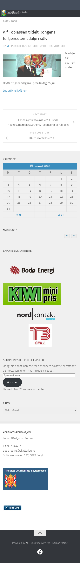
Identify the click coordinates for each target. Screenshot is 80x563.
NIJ (8, 46)
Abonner (12, 382)
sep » (61, 214)
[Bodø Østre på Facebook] (40, 552)
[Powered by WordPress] (27, 543)
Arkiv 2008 (10, 21)
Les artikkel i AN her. (15, 90)
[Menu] (75, 5)
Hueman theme (59, 542)
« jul (19, 214)
